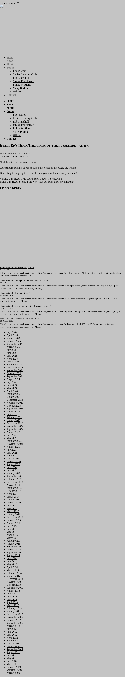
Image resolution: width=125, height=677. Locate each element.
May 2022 (12, 438)
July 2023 (12, 414)
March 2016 (13, 511)
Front (10, 57)
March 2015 (13, 537)
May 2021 (12, 452)
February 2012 (14, 640)
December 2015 (15, 517)
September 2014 (15, 552)
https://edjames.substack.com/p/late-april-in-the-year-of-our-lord (66, 286)
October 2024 (14, 373)
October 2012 (14, 620)
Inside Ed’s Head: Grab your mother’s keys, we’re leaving (32, 178)
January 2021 (13, 458)
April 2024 (12, 391)
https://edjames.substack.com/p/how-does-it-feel (59, 298)
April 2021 (12, 455)
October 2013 (14, 584)
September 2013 (15, 587)
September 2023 (15, 408)
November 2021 (15, 443)
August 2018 (13, 485)
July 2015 (12, 526)
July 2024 (12, 382)
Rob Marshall (21, 77)
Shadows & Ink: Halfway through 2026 (17, 267)
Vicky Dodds (20, 88)
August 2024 (13, 379)
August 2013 (13, 590)
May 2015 (12, 532)
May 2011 (12, 658)
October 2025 (14, 341)
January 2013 (13, 611)
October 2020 (14, 461)
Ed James (25, 153)
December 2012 (15, 614)
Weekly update (20, 156)
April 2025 (12, 358)
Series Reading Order (26, 74)
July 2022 (12, 435)
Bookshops (19, 71)
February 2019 (14, 479)
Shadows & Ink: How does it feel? (15, 293)
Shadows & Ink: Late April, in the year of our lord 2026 (24, 280)
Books (10, 67)
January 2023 (13, 420)
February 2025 (14, 364)
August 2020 (13, 464)
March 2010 (13, 664)
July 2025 (12, 349)
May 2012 (12, 634)
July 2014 (12, 558)
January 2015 (13, 543)
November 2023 (15, 402)
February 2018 (14, 487)
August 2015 (13, 523)
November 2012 (15, 617)
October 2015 (14, 520)
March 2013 (13, 605)
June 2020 (12, 470)
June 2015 (12, 529)
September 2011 (15, 649)
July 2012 (12, 628)
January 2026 (13, 338)
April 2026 (12, 335)
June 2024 (12, 385)
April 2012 (12, 637)
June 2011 (12, 655)
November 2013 (15, 581)
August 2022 (13, 432)
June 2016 (12, 505)
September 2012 (15, 623)
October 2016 (14, 502)
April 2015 (12, 534)
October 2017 (14, 490)
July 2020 (12, 467)
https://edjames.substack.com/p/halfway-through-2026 (62, 273)
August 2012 (13, 625)
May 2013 (12, 599)
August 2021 (13, 446)
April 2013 (12, 602)
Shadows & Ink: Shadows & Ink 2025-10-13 (19, 318)
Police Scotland (22, 84)
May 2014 (12, 564)
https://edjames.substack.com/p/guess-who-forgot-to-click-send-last (68, 311)
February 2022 (14, 440)
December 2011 (15, 646)
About (10, 64)
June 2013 (12, 596)
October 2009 (14, 667)
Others (17, 91)
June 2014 (12, 561)
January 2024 (13, 396)
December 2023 (15, 399)
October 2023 (14, 405)
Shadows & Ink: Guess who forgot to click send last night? (25, 306)
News (10, 60)
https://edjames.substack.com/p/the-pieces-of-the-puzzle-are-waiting (41, 167)
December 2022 (15, 423)
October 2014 (14, 549)
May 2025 (12, 355)
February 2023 (14, 417)
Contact (11, 95)
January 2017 (13, 499)
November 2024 (15, 370)
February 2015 (14, 540)
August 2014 (13, 555)
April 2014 (12, 567)
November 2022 (15, 426)
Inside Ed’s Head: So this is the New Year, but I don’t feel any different (36, 181)
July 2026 (12, 332)
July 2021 (12, 449)
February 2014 (14, 573)
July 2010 (12, 661)
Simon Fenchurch (23, 81)
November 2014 (15, 546)
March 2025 (13, 361)
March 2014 (13, 570)
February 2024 (14, 393)
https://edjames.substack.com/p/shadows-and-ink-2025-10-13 (65, 324)
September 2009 (15, 670)
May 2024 (12, 388)
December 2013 (15, 578)
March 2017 (13, 496)
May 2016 (12, 508)
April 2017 (12, 493)
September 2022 (15, 429)
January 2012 (13, 643)
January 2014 (13, 576)
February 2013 (14, 608)
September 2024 (15, 376)
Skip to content (8, 3)
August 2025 (13, 347)
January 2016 (13, 514)
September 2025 (15, 344)
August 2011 (13, 652)
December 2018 (15, 482)
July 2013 (12, 593)
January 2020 (13, 473)
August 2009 (13, 672)
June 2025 (12, 352)
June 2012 (12, 631)
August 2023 (13, 411)
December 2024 (15, 367)
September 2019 (15, 476)
